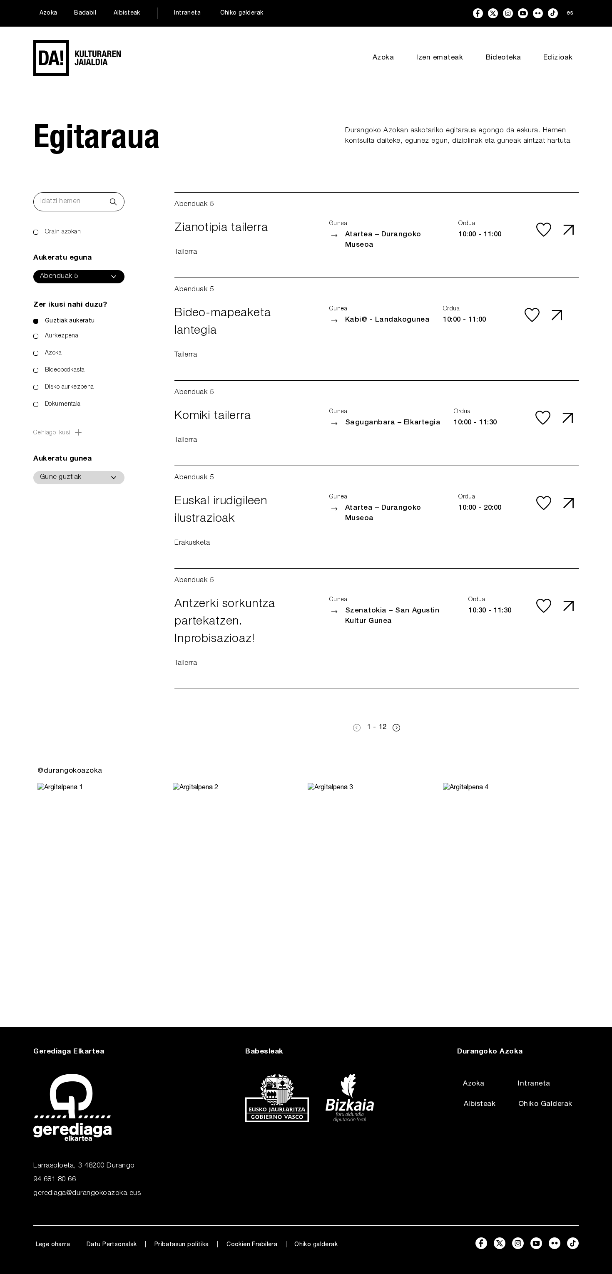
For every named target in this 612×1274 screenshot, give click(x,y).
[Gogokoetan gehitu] (544, 230)
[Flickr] (538, 13)
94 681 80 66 (54, 1179)
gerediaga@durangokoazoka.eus (87, 1193)
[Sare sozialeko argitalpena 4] (509, 888)
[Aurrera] (396, 728)
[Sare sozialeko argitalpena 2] (239, 888)
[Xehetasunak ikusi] (569, 230)
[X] (493, 13)
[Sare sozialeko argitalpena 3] (374, 888)
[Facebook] (478, 13)
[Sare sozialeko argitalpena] (103, 888)
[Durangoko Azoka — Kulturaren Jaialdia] (77, 58)
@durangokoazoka (69, 771)
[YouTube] (523, 13)
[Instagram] (508, 13)
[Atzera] (357, 728)
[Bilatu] (113, 202)
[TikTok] (553, 13)
